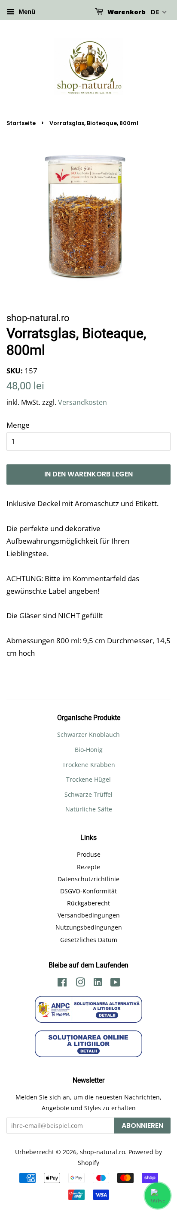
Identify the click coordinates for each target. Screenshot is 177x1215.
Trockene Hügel (88, 779)
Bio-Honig (89, 749)
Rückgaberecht (88, 903)
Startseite (21, 123)
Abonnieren (142, 1125)
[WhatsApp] (158, 1196)
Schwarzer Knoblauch (88, 734)
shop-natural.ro (102, 1152)
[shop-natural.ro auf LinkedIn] (98, 983)
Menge (18, 425)
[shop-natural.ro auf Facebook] (62, 984)
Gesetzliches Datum (88, 940)
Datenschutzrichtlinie (88, 879)
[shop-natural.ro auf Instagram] (80, 984)
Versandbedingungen (89, 915)
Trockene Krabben (88, 765)
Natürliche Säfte (88, 809)
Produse (89, 854)
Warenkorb (126, 12)
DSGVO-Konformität (88, 891)
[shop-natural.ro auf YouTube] (115, 984)
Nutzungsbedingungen (88, 927)
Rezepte (88, 867)
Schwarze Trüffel (88, 794)
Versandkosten (82, 402)
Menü (26, 11)
